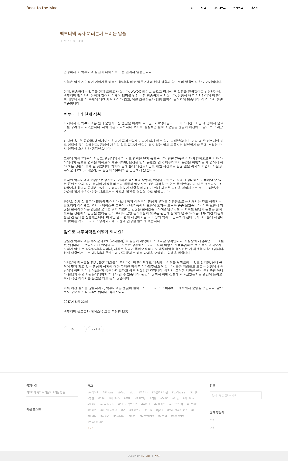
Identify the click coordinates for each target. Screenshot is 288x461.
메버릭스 (115, 398)
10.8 (149, 410)
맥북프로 (135, 410)
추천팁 (146, 404)
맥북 (102, 398)
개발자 (92, 404)
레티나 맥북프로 (128, 404)
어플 (176, 398)
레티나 (144, 392)
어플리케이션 (96, 421)
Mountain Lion (178, 410)
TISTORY (145, 456)
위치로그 (238, 7)
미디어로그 (220, 7)
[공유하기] (77, 329)
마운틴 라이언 (109, 410)
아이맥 (163, 416)
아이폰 (92, 410)
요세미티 (119, 416)
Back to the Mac (42, 7)
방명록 (254, 7)
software (179, 392)
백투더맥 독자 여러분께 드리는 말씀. (46, 392)
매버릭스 (189, 398)
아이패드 (94, 392)
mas (132, 416)
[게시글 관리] (82, 329)
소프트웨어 (177, 404)
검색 (257, 395)
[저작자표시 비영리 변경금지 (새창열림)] (108, 329)
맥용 (153, 398)
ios (133, 392)
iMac (122, 392)
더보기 (90, 428)
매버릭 (194, 392)
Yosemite (179, 416)
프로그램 (141, 398)
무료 (128, 398)
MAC (165, 398)
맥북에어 (193, 404)
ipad (160, 410)
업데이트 (160, 404)
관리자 (157, 456)
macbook (108, 404)
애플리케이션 (161, 392)
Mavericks (147, 416)
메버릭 (92, 416)
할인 (91, 398)
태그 (203, 7)
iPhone (108, 392)
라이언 (105, 416)
